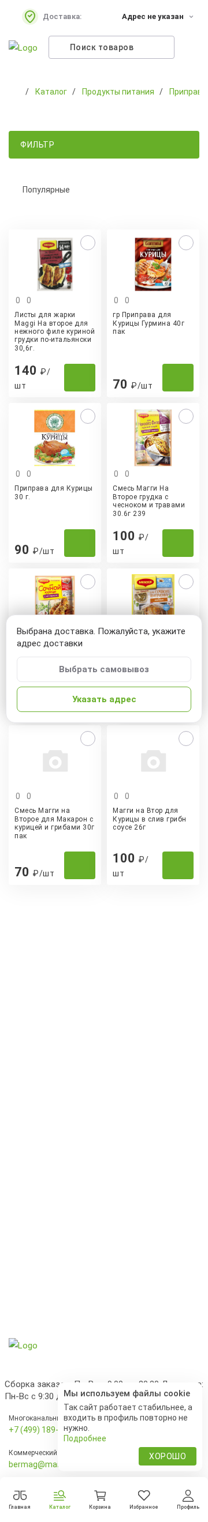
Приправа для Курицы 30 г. (53, 492)
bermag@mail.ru (39, 1464)
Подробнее (85, 1438)
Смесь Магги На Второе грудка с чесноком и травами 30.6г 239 (149, 500)
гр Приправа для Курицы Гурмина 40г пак (148, 323)
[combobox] (104, 190)
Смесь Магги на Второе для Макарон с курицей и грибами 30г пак (54, 823)
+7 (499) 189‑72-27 (44, 1429)
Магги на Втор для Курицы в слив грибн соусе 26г (150, 819)
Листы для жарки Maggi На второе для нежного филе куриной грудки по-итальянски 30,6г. (54, 331)
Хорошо (167, 1456)
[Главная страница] (14, 91)
